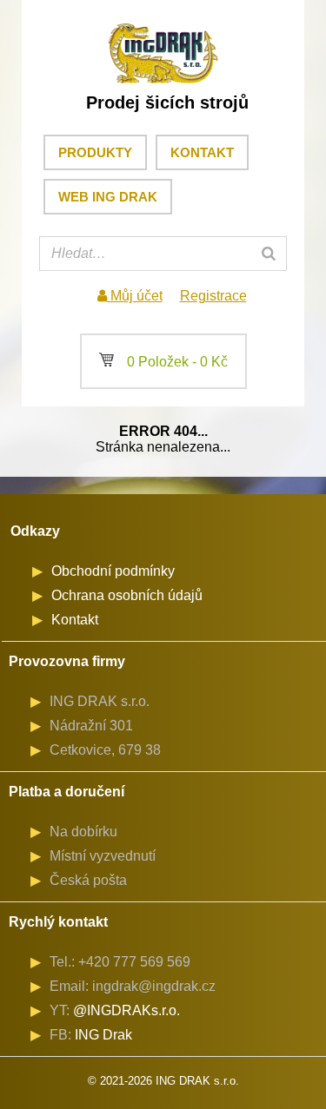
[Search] (268, 253)
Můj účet (135, 295)
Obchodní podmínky (113, 571)
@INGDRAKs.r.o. (126, 1010)
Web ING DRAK (107, 196)
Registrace (213, 295)
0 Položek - (163, 361)
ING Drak (103, 1034)
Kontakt (202, 152)
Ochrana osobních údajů (127, 595)
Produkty (95, 152)
